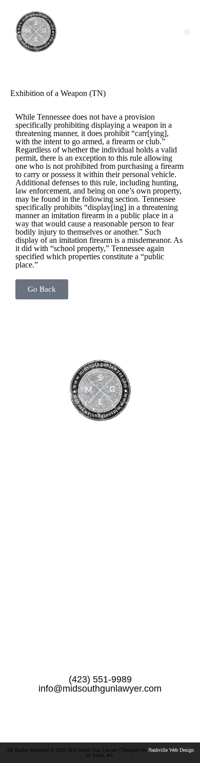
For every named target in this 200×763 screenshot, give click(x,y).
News (100, 522)
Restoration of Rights (100, 608)
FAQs (100, 540)
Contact (100, 556)
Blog (100, 574)
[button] (187, 32)
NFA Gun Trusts (100, 591)
